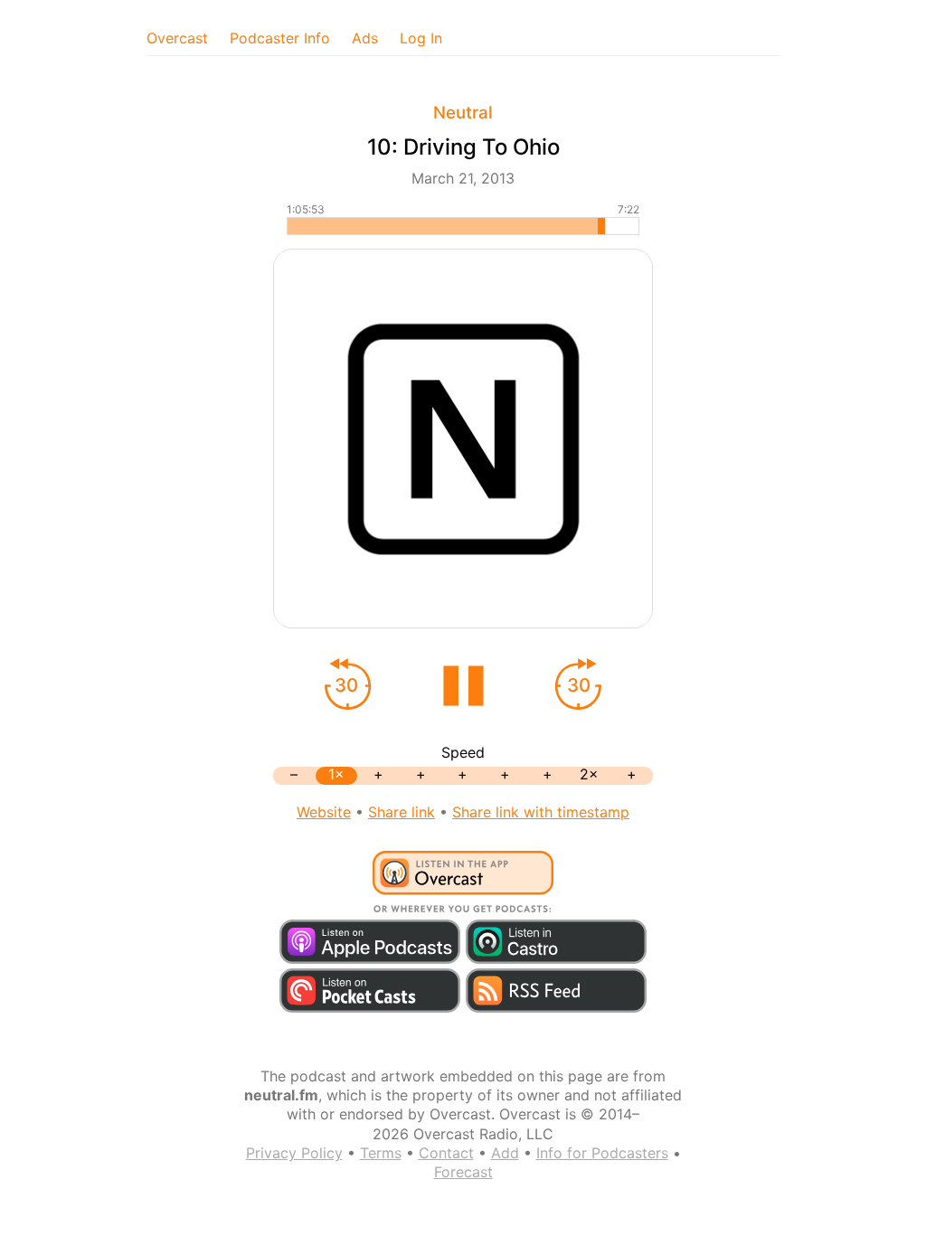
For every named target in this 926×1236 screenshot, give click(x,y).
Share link (401, 812)
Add (505, 1153)
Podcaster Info (280, 38)
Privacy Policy (294, 1153)
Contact (446, 1153)
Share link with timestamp (540, 812)
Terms (381, 1153)
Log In (421, 38)
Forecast (463, 1172)
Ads (365, 38)
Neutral (463, 112)
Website (324, 812)
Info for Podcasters (602, 1153)
